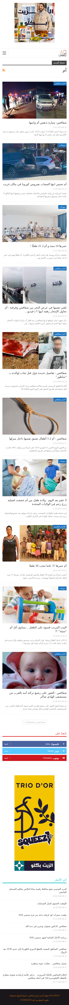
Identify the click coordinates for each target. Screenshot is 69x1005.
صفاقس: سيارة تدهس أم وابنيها (48, 122)
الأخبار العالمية (59, 527)
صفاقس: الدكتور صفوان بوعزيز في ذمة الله (46, 926)
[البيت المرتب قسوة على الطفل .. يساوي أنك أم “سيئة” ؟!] (34, 604)
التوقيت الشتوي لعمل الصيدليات (52, 903)
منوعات (62, 145)
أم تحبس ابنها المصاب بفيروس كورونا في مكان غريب (35, 184)
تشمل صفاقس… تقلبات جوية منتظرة (49, 963)
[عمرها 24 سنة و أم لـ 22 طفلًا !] (34, 223)
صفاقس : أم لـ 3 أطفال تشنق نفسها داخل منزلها (38, 438)
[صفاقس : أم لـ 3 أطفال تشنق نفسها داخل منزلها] (34, 416)
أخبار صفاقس (60, 83)
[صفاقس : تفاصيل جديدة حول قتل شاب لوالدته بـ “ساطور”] (34, 350)
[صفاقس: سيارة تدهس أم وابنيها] (34, 100)
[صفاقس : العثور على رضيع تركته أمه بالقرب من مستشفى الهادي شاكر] (34, 670)
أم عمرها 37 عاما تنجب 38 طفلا (48, 565)
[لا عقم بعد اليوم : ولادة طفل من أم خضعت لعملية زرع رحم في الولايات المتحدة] (34, 477)
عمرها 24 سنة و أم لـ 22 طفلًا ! (48, 246)
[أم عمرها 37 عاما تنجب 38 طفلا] (34, 543)
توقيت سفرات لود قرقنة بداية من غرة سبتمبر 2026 (43, 915)
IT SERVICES (26, 1000)
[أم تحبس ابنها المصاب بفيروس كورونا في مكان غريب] (34, 161)
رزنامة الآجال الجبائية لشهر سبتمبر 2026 (48, 937)
